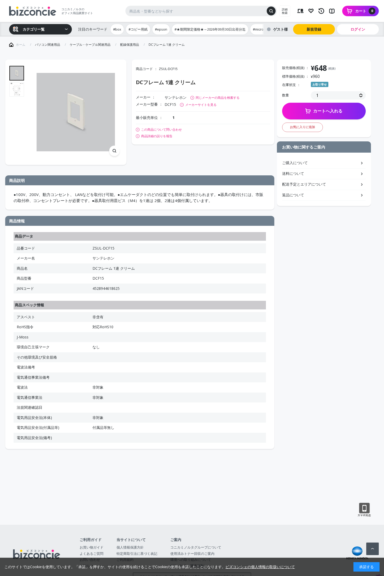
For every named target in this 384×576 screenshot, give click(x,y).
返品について (293, 194)
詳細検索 (285, 11)
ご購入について (295, 162)
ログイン (358, 29)
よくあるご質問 (91, 553)
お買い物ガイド (91, 547)
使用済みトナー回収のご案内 (192, 553)
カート (364, 10)
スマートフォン (364, 510)
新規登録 (314, 29)
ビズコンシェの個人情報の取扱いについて (260, 566)
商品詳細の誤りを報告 (156, 136)
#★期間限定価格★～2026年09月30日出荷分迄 (210, 29)
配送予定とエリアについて (304, 184)
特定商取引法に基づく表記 (137, 553)
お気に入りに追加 (302, 127)
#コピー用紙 (138, 29)
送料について (293, 173)
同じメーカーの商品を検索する (218, 97)
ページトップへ (372, 549)
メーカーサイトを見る (201, 104)
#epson (161, 29)
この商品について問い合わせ (161, 130)
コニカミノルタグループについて (195, 547)
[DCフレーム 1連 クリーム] (75, 112)
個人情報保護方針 (130, 547)
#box (117, 29)
